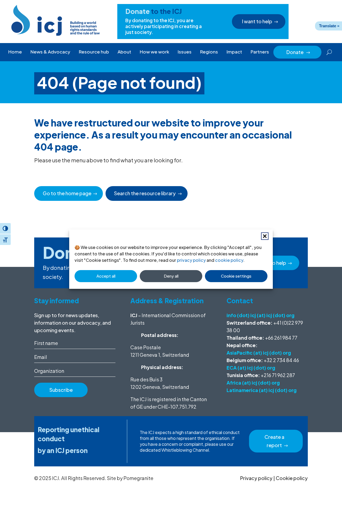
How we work (154, 52)
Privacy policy (256, 478)
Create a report (274, 441)
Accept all (105, 275)
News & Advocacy (50, 52)
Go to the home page (67, 193)
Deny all (171, 275)
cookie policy (229, 260)
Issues (185, 52)
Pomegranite (138, 478)
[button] (264, 236)
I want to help (257, 21)
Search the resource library (145, 193)
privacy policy (191, 260)
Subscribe (61, 390)
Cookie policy (292, 478)
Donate (298, 52)
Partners (260, 52)
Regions (209, 52)
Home (15, 52)
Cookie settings (236, 275)
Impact (234, 52)
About (124, 52)
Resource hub (94, 52)
